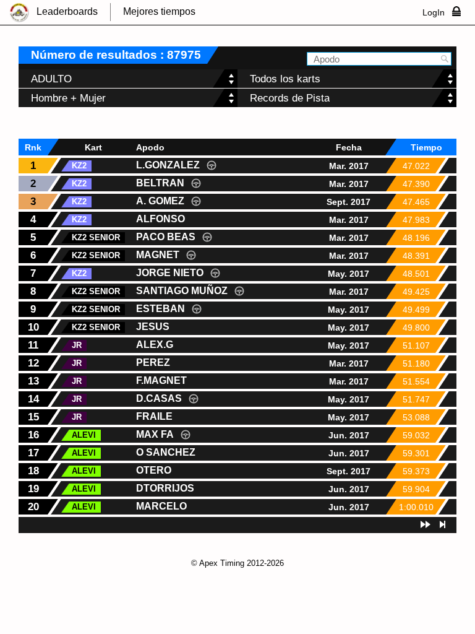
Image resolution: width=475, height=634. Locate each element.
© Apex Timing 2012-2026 (237, 563)
